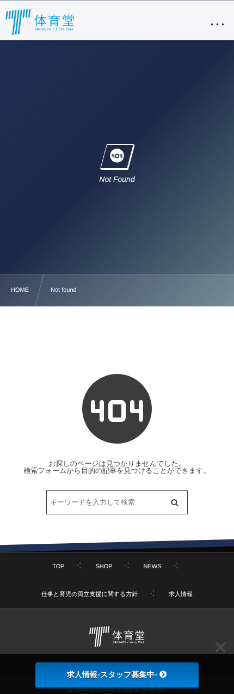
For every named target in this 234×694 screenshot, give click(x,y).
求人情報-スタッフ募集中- (112, 674)
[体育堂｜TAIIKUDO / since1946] (40, 21)
